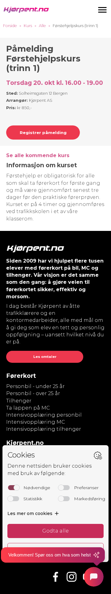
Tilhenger (18, 401)
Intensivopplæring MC (35, 422)
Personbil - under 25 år (35, 386)
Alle (42, 25)
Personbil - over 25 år (33, 393)
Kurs (28, 25)
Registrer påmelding (43, 132)
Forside (10, 25)
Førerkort (21, 375)
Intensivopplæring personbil (44, 415)
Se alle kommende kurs (37, 155)
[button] (102, 9)
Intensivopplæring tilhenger (43, 429)
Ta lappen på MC (28, 408)
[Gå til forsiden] (26, 10)
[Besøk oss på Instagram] (71, 577)
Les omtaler (44, 356)
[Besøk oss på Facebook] (55, 577)
